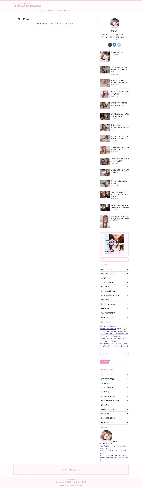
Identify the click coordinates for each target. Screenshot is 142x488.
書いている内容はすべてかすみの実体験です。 (48, 10)
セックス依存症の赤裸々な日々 (71, 479)
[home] (119, 45)
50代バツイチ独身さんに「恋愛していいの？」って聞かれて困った (120, 194)
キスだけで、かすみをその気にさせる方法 (113, 455)
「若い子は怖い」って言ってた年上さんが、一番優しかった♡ (120, 70)
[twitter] (110, 45)
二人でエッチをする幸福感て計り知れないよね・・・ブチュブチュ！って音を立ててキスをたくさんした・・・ (114, 333)
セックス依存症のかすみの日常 (27, 6)
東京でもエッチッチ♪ (117, 52)
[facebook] (114, 45)
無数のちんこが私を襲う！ (108, 326)
